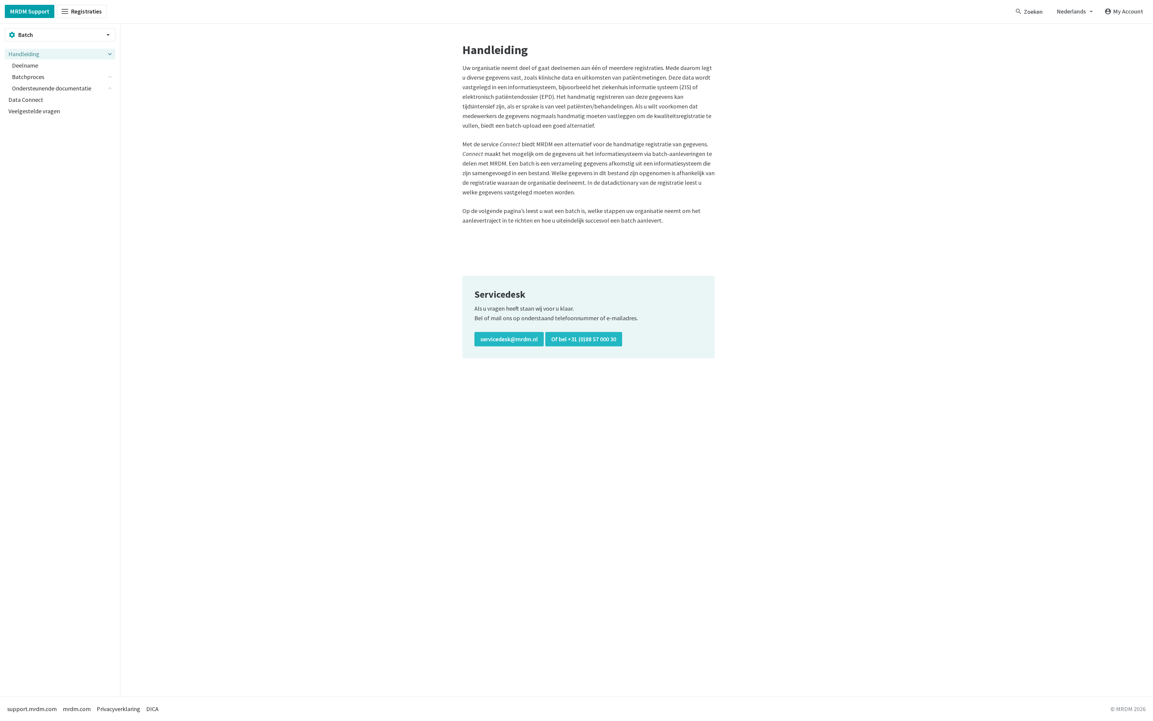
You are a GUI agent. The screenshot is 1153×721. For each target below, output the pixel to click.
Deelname (25, 65)
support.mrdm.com (32, 709)
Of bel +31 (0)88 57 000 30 (583, 339)
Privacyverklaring (118, 709)
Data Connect (25, 99)
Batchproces (28, 77)
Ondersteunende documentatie (51, 88)
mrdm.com (77, 709)
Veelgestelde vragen (34, 111)
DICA (152, 709)
